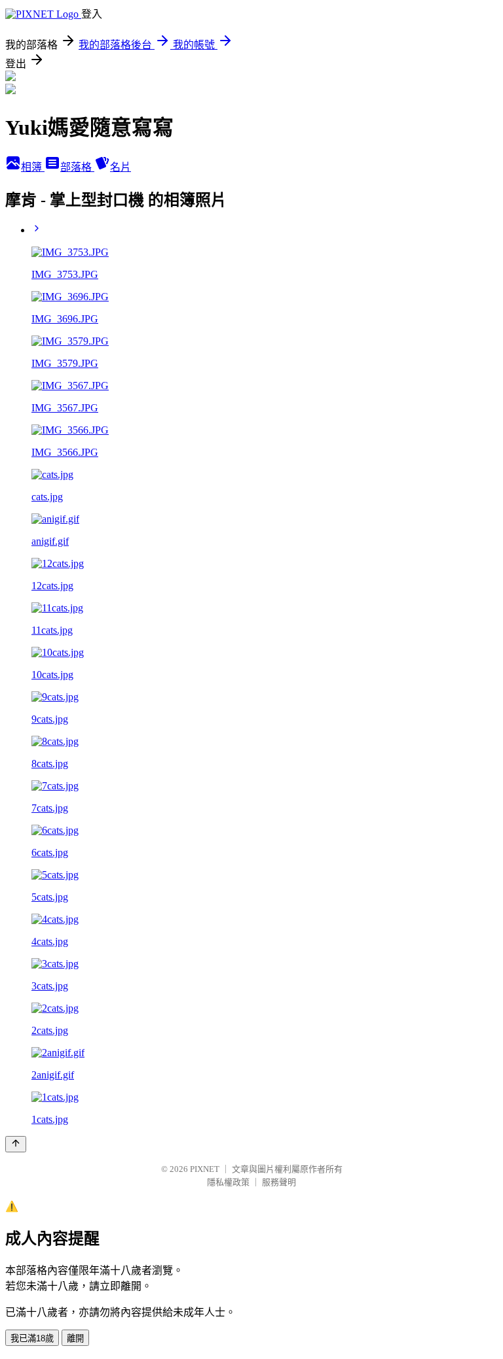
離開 (75, 1338)
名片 (120, 167)
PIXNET (204, 1169)
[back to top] (15, 1144)
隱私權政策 (228, 1182)
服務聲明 (279, 1182)
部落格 (77, 167)
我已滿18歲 (32, 1338)
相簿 (33, 167)
